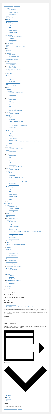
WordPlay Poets (12, 81)
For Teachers (11, 79)
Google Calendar (9, 395)
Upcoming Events (12, 95)
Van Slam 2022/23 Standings (12, 64)
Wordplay (8, 76)
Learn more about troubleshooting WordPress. (13, 409)
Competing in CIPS (12, 85)
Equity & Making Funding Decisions (16, 36)
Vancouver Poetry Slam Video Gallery (13, 69)
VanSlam (8, 107)
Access (7, 122)
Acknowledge (9, 35)
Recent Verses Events (10, 17)
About (7, 130)
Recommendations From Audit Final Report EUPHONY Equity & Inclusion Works (25, 33)
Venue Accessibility (12, 40)
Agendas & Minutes (13, 30)
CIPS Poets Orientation (11, 305)
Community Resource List (14, 41)
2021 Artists (8, 19)
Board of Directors (12, 23)
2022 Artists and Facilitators (12, 21)
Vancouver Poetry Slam (11, 66)
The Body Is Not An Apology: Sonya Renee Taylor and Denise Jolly (20, 306)
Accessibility (11, 38)
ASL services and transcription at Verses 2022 (15, 46)
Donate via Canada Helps (14, 56)
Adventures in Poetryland (14, 10)
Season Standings (12, 67)
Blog (7, 48)
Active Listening (9, 43)
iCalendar (8, 397)
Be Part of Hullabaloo (13, 9)
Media (7, 87)
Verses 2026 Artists (13, 71)
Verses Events (9, 73)
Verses (7, 98)
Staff (10, 25)
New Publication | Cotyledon (12, 59)
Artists (7, 45)
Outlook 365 (8, 399)
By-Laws (10, 27)
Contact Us (8, 51)
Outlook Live (8, 400)
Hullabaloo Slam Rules (13, 12)
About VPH (8, 22)
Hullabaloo (8, 8)
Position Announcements (14, 28)
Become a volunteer (13, 57)
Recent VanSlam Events (11, 63)
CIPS (7, 84)
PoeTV (7, 61)
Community (8, 50)
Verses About (9, 70)
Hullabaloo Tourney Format (14, 14)
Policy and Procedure (13, 32)
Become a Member (12, 54)
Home (7, 16)
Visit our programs (8, 6)
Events (7, 94)
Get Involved (17, 6)
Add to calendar (7, 362)
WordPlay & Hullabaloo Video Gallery (13, 83)
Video (7, 75)
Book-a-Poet (11, 78)
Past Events (8, 89)
